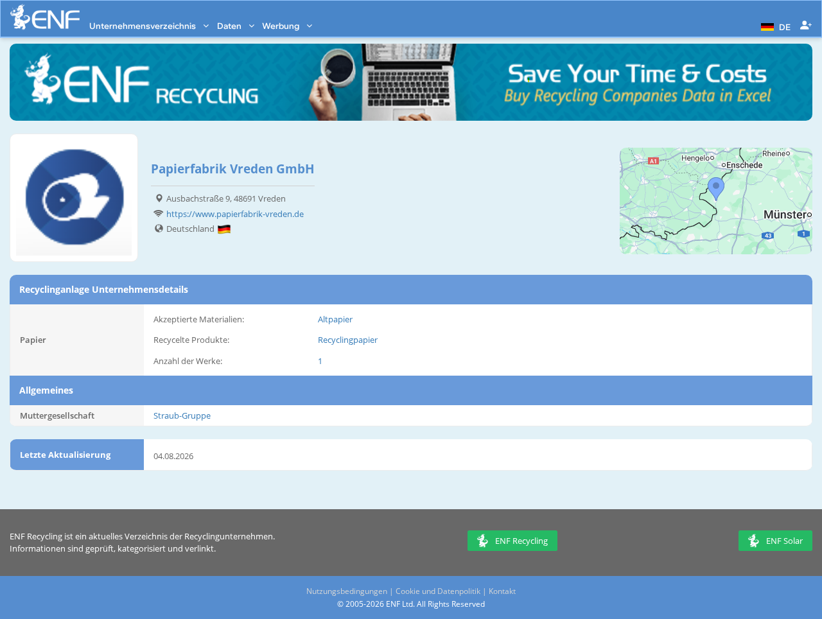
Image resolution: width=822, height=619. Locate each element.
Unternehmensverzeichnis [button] (143, 26)
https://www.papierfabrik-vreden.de (235, 214)
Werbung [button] (281, 26)
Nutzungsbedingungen (346, 591)
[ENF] (45, 17)
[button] (774, 25)
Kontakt (502, 591)
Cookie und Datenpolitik (438, 591)
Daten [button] (230, 26)
